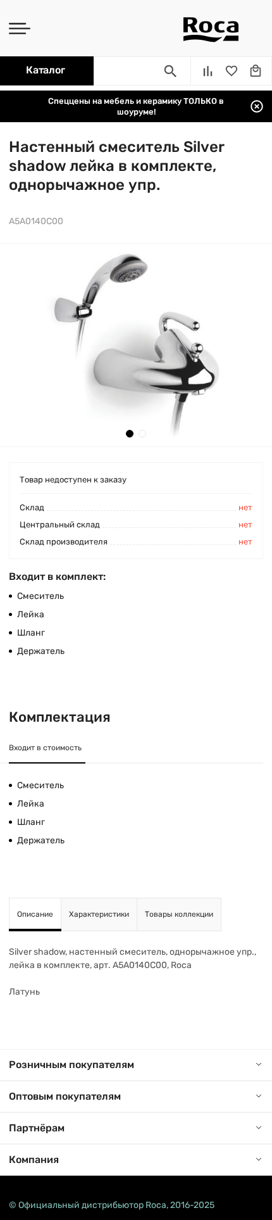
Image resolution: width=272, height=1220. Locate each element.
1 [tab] (129, 433)
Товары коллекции (179, 914)
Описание (35, 914)
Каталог (45, 70)
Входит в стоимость (45, 747)
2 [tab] (142, 433)
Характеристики (99, 914)
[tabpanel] (136, 345)
